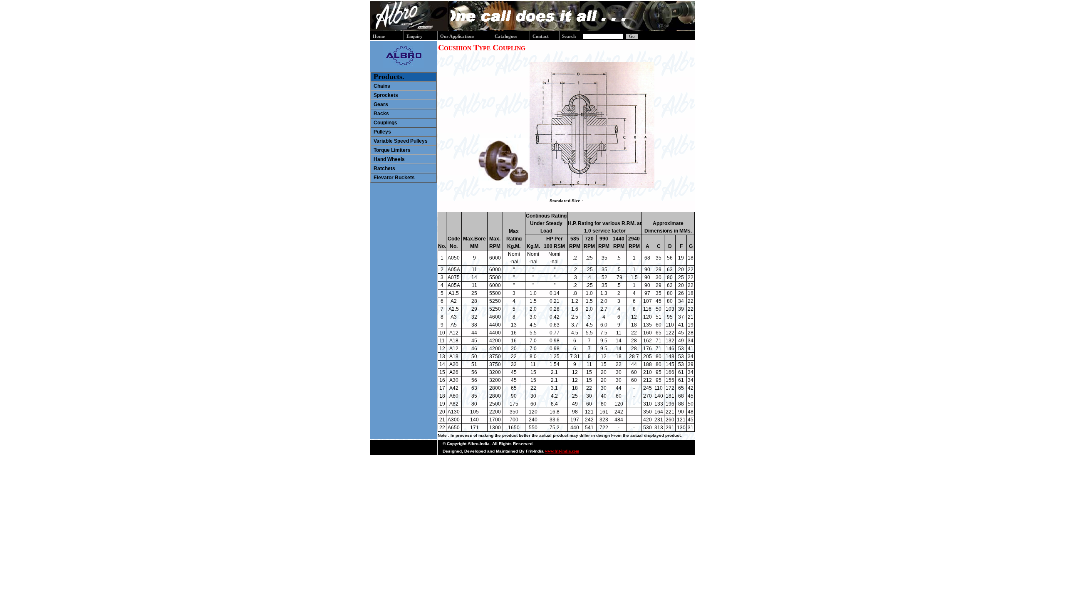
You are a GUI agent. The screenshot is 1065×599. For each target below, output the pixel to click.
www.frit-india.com (562, 451)
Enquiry (414, 36)
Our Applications (457, 36)
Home (379, 36)
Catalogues (506, 36)
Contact (540, 36)
